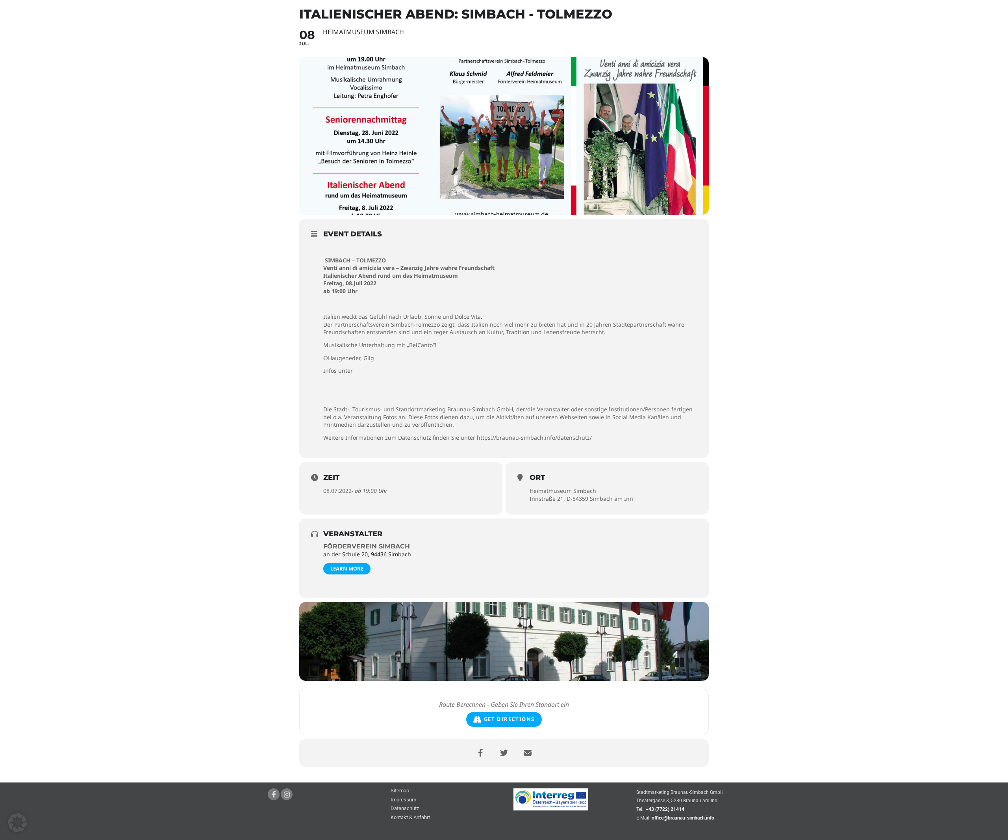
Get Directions (509, 719)
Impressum (403, 800)
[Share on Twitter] (504, 753)
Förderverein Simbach (366, 546)
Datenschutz (405, 808)
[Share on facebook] (480, 753)
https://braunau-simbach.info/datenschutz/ (534, 437)
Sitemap (400, 791)
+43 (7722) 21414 (665, 809)
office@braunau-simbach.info (683, 818)
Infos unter (338, 370)
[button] (17, 822)
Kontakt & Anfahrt (410, 817)
